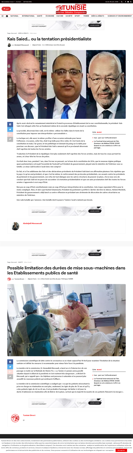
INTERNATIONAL (28, 16)
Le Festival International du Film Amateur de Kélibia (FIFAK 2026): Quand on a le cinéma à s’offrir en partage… (107, 144)
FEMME (86, 16)
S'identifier (28, 2)
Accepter (121, 450)
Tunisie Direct (19, 279)
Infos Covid (27, 262)
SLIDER (70, 279)
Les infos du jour (59, 45)
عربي (7, 9)
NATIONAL (14, 16)
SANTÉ (39, 16)
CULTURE (59, 16)
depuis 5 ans (36, 45)
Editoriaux (33, 33)
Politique (64, 279)
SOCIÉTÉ (69, 16)
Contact (18, 2)
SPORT (77, 16)
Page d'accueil (12, 33)
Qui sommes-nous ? (8, 2)
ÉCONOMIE (50, 16)
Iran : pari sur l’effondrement (105, 138)
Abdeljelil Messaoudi (21, 45)
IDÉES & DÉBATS (97, 16)
